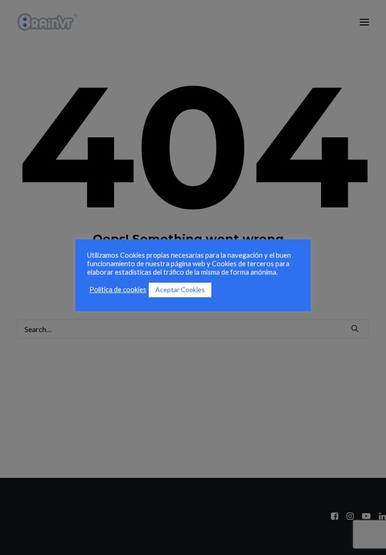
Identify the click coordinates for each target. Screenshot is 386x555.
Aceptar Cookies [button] (180, 289)
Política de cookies (117, 289)
